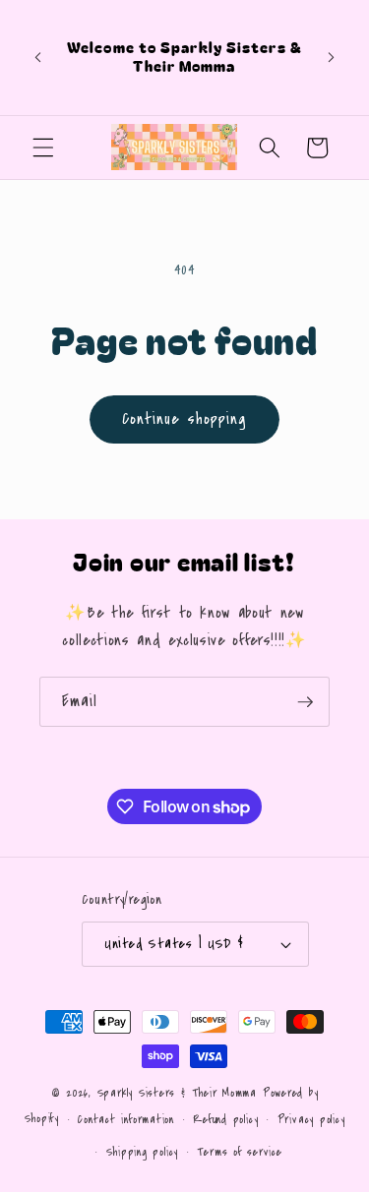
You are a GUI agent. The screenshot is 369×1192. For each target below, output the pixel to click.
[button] (43, 147)
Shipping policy (142, 1152)
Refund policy (225, 1119)
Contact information (126, 1119)
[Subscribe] (305, 702)
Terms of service (239, 1152)
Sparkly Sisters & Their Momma (180, 1093)
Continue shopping (185, 419)
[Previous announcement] (38, 57)
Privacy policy (311, 1119)
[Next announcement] (331, 57)
